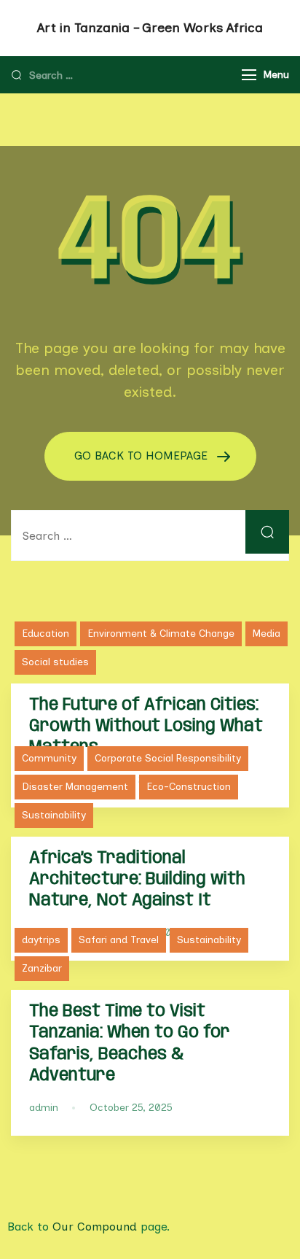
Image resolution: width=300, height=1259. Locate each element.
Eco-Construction (188, 786)
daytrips (41, 940)
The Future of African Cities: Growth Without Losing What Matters (146, 726)
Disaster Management (75, 786)
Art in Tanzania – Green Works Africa (150, 28)
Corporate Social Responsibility (168, 758)
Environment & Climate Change (160, 633)
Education (45, 633)
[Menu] (249, 74)
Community (49, 758)
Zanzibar (42, 968)
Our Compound (94, 1226)
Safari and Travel (119, 940)
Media (266, 633)
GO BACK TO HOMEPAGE (142, 455)
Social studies (55, 662)
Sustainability (54, 815)
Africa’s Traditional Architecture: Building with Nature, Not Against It (137, 879)
